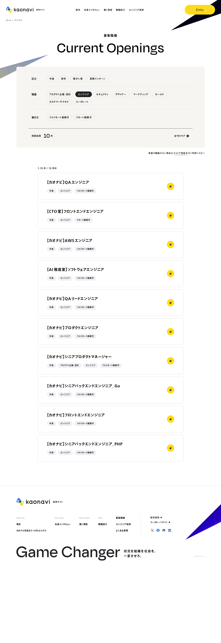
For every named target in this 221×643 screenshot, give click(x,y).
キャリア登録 (179, 153)
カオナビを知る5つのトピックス (31, 531)
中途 (51, 79)
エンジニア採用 (123, 524)
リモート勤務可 (84, 117)
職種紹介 (102, 524)
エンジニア (83, 94)
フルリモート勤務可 (59, 117)
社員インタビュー (63, 524)
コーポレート (82, 102)
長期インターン (97, 79)
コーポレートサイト (159, 522)
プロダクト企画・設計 (60, 94)
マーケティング (140, 94)
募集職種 (120, 518)
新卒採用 (154, 517)
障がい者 (78, 79)
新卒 (63, 79)
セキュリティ (102, 94)
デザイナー (120, 94)
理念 (18, 524)
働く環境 (83, 524)
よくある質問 (122, 531)
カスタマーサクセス (59, 102)
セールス (159, 94)
